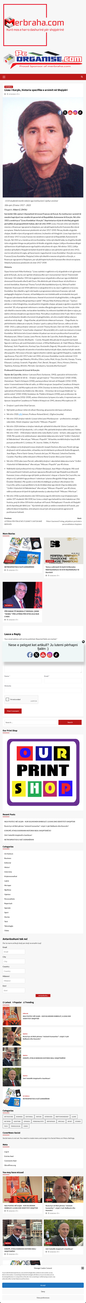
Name (7, 676)
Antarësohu (43, 995)
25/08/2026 (12, 570)
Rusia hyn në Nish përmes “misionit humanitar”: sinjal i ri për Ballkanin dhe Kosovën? (36, 826)
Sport (6, 912)
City (4, 957)
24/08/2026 (12, 620)
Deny (43, 1291)
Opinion (7, 894)
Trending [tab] (29, 1002)
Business (7, 858)
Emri (4, 986)
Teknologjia (8, 926)
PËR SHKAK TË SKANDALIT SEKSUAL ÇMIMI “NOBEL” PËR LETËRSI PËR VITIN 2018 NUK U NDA (21, 614)
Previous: (23, 521)
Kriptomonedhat (10, 876)
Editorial (7, 863)
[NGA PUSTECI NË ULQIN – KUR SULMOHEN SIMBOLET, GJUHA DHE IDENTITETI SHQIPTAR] (12, 1016)
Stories (7, 917)
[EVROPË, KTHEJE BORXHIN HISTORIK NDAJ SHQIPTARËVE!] (12, 1056)
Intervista (8, 872)
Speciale (7, 908)
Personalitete (9, 899)
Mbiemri (6, 976)
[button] (83, 1268)
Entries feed (9, 1156)
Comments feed (10, 1161)
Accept (43, 1285)
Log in (6, 1152)
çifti (20, 414)
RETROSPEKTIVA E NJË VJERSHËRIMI (19, 567)
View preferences (43, 1298)
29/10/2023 (12, 94)
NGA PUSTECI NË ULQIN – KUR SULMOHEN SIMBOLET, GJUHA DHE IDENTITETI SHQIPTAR (39, 822)
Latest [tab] (7, 1002)
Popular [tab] (17, 1002)
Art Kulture (8, 87)
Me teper (7, 885)
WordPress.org (10, 1165)
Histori (7, 867)
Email (46, 676)
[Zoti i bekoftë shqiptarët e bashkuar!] (12, 1077)
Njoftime (7, 890)
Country (6, 966)
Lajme (6, 881)
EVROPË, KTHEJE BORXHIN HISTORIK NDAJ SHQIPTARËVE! (27, 831)
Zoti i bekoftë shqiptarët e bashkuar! (18, 835)
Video (6, 930)
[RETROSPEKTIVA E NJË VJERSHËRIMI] (22, 551)
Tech (6, 921)
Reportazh (8, 903)
